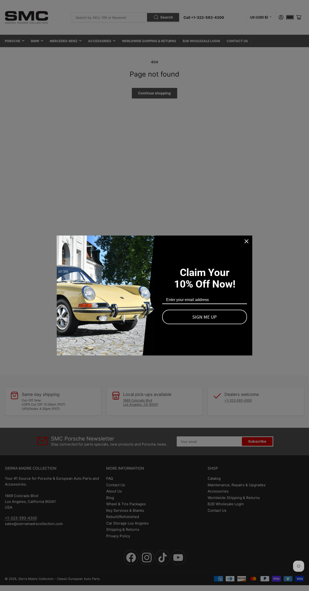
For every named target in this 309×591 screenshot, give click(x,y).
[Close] (246, 241)
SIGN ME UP (204, 317)
